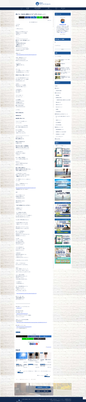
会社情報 (51, 399)
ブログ (48, 399)
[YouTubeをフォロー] (37, 344)
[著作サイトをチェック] (30, 344)
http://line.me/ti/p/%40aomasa (22, 313)
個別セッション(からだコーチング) (33, 399)
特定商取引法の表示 (68, 399)
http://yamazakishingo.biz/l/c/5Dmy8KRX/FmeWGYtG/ (26, 54)
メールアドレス (57, 45)
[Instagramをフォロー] (35, 344)
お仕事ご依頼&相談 (25, 399)
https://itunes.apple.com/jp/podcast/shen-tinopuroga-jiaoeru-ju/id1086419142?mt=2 (31, 322)
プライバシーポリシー (61, 399)
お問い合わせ (55, 399)
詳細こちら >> (63, 32)
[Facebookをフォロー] (33, 344)
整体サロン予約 (41, 399)
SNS (45, 399)
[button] (46, 17)
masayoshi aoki (62, 24)
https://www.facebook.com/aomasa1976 (24, 326)
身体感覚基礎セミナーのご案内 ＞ (43, 387)
